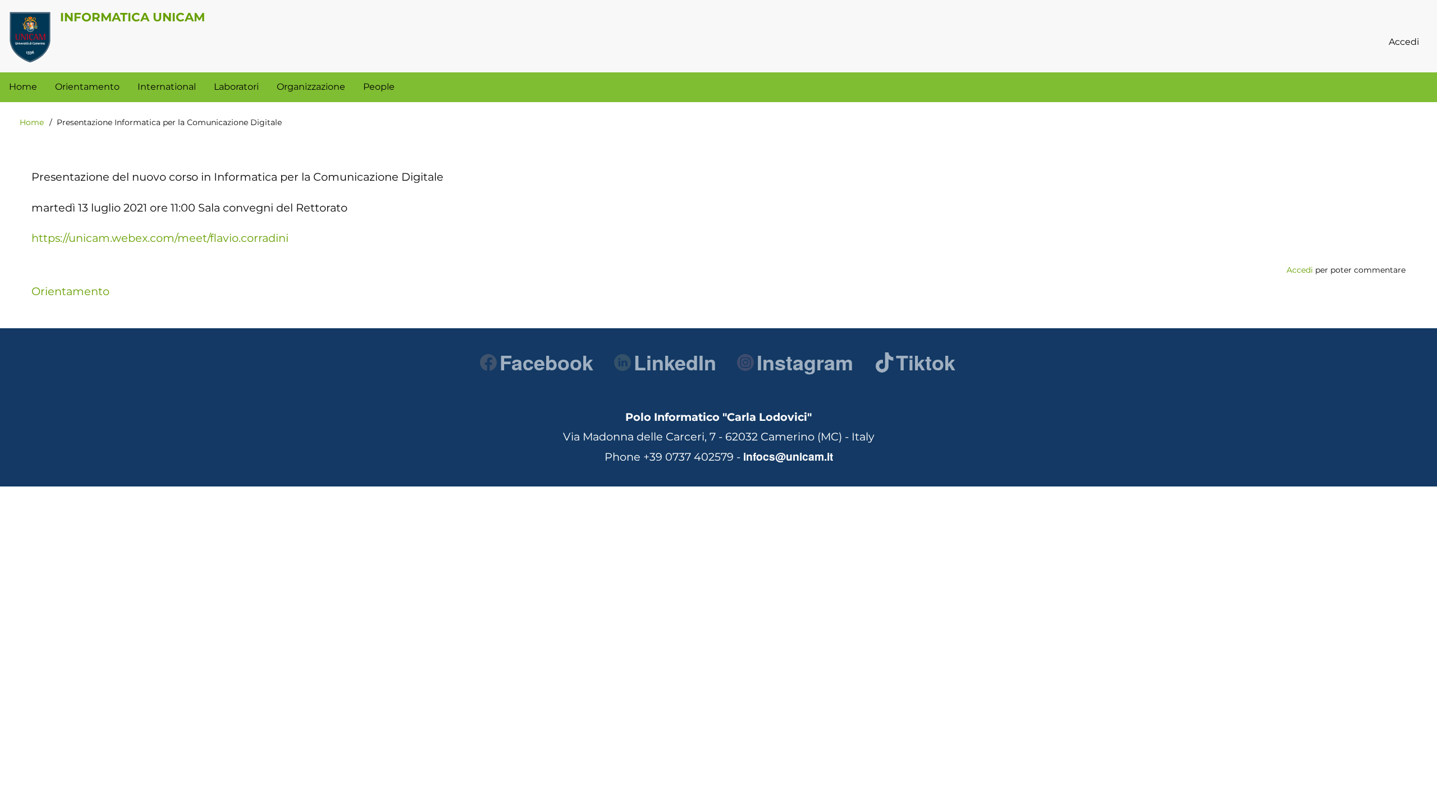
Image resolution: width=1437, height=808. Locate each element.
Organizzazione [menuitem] (311, 86)
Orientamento (70, 291)
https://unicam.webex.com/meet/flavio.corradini (160, 238)
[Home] (30, 37)
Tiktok (925, 362)
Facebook (546, 362)
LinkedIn (675, 362)
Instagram (805, 362)
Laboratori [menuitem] (236, 86)
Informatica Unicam (132, 17)
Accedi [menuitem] (1404, 41)
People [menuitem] (379, 86)
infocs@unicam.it (788, 456)
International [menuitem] (167, 86)
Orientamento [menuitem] (87, 86)
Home (32, 122)
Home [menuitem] (23, 86)
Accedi (1300, 270)
